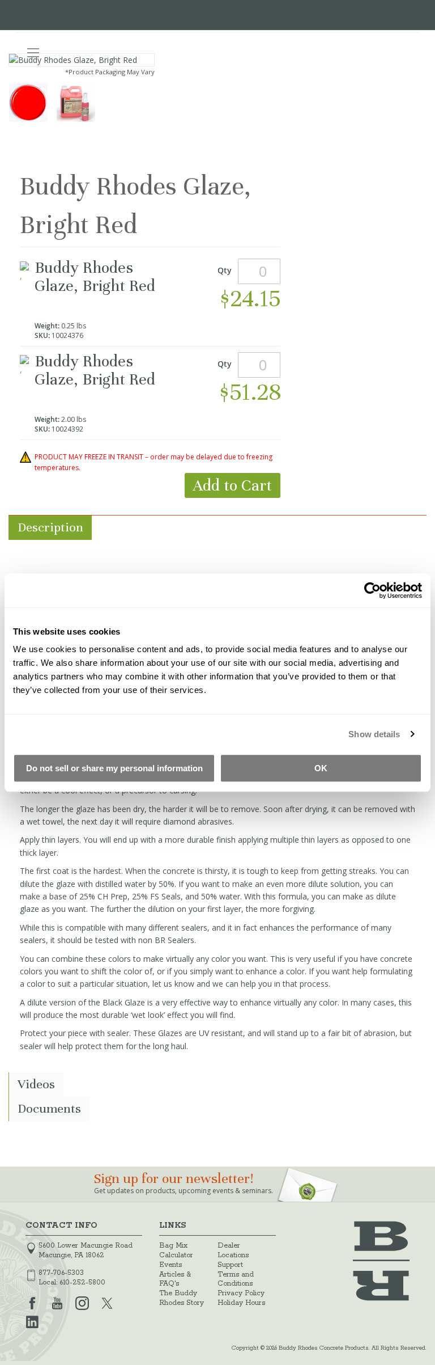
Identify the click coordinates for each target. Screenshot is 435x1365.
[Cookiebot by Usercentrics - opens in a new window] (372, 590)
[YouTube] (57, 1302)
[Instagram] (82, 1302)
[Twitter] (107, 1302)
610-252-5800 (82, 1282)
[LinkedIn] (32, 1321)
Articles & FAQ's (175, 1279)
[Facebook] (32, 1302)
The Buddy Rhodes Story (181, 1298)
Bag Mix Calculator (176, 1250)
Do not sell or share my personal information (114, 768)
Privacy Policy (241, 1293)
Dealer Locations (233, 1250)
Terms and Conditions (236, 1279)
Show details (374, 734)
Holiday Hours (241, 1303)
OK (320, 768)
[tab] (217, 527)
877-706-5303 (61, 1273)
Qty (225, 270)
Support (230, 1265)
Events (170, 1265)
